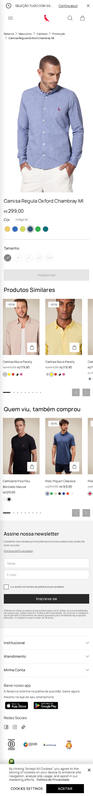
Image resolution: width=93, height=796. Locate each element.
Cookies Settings (27, 788)
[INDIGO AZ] (30, 229)
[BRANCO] (5, 499)
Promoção (58, 33)
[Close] (89, 770)
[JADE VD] (45, 229)
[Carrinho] (82, 18)
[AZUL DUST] (89, 378)
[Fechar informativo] (88, 5)
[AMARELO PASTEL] (63, 493)
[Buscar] (70, 18)
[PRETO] (9, 499)
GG (39, 258)
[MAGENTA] (89, 493)
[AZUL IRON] (17, 374)
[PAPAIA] (67, 493)
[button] (46, 119)
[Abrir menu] (10, 18)
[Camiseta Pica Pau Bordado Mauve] (21, 446)
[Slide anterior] (76, 392)
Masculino (25, 33)
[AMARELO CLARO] (9, 374)
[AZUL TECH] (13, 374)
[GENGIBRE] (55, 493)
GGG (49, 258)
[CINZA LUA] (5, 374)
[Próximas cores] (72, 493)
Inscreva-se (46, 598)
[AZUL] (15, 229)
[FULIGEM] (59, 493)
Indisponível (46, 275)
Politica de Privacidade (53, 779)
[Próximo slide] (86, 392)
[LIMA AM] (23, 229)
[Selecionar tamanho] (32, 347)
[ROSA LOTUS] (21, 374)
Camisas (42, 33)
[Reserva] (47, 18)
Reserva (9, 33)
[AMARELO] (7, 229)
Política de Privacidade (18, 551)
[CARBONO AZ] (47, 493)
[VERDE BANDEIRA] (38, 229)
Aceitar (65, 788)
